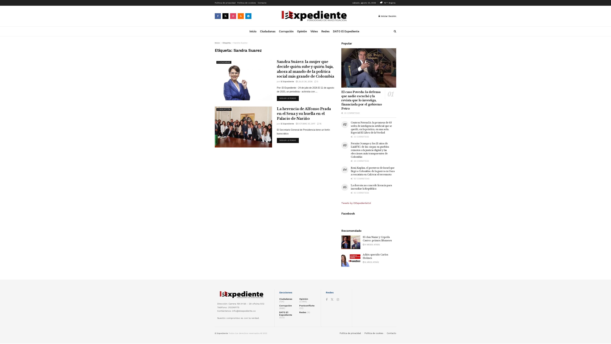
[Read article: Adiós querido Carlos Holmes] (350, 260)
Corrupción (286, 31)
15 (320, 124)
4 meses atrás (372, 245)
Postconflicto (307, 305)
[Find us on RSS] (241, 16)
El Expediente (287, 81)
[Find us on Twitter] (225, 16)
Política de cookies (246, 3)
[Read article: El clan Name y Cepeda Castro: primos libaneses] (350, 242)
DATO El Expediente (346, 31)
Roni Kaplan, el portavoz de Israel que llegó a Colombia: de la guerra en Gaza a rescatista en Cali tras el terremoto (372, 171)
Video (314, 31)
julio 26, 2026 (305, 81)
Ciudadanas (267, 31)
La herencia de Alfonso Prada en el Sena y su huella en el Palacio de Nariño (304, 114)
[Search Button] (395, 31)
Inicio (252, 31)
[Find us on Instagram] (233, 16)
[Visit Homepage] (315, 16)
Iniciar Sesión (388, 16)
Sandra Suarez (240, 43)
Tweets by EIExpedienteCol (356, 203)
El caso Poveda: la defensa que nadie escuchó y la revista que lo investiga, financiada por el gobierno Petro (361, 100)
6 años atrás (371, 262)
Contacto (262, 3)
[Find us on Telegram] (248, 16)
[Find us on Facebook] (218, 16)
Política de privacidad (225, 3)
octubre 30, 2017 (306, 124)
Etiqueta (227, 43)
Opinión (302, 31)
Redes (325, 31)
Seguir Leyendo (289, 98)
